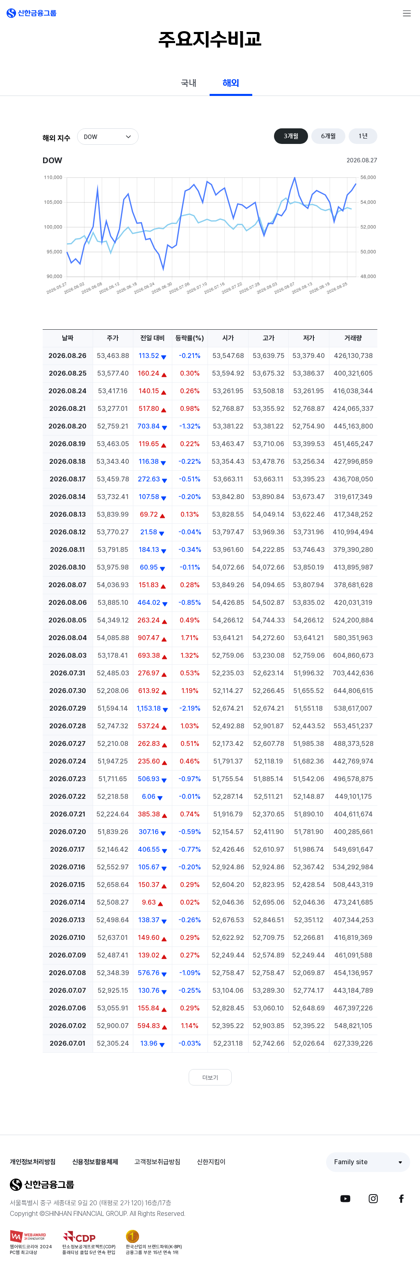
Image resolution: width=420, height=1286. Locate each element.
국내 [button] (188, 83)
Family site (351, 1162)
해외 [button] (231, 83)
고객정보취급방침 (157, 1162)
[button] (32, 13)
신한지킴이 (211, 1162)
